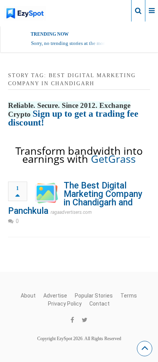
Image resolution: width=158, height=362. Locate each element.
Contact (99, 303)
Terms (128, 295)
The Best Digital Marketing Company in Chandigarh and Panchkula (75, 198)
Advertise (55, 295)
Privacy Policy (65, 303)
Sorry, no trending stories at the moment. (73, 43)
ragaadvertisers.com (71, 212)
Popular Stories (94, 295)
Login (118, 10)
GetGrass (113, 159)
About (28, 295)
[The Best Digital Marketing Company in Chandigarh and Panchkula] (46, 193)
